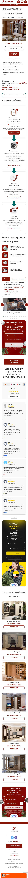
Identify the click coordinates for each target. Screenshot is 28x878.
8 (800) (14, 841)
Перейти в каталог (14, 229)
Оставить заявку (14, 132)
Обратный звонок (14, 845)
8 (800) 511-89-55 (15, 121)
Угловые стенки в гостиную (11, 10)
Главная (5, 8)
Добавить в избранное (14, 859)
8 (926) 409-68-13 (15, 126)
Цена (5, 279)
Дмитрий (10, 499)
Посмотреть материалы (14, 361)
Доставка (14, 279)
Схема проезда (14, 855)
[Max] (15, 585)
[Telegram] (12, 585)
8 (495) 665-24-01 (15, 124)
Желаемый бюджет (15, 339)
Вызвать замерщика (14, 165)
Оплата (21, 279)
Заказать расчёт (14, 54)
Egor (9, 442)
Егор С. (10, 461)
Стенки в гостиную (15, 8)
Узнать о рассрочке (14, 198)
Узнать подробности (23, 83)
